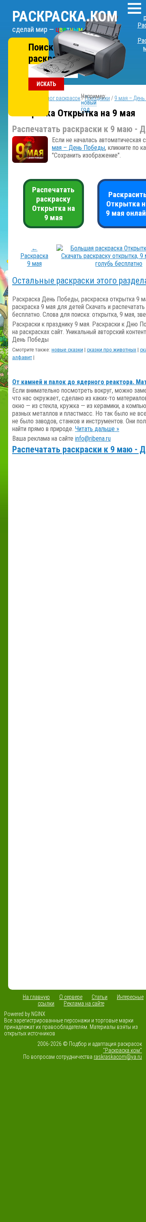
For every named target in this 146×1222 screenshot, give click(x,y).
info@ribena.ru (93, 438)
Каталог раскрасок (58, 98)
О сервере (70, 997)
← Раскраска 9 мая (34, 255)
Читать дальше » (97, 429)
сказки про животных (111, 350)
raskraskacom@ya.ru (118, 1057)
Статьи (99, 997)
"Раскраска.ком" (122, 1050)
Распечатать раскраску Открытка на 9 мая (53, 203)
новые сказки (67, 350)
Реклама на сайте (84, 1003)
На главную (36, 997)
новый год (89, 105)
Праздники (97, 98)
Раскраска (65, 16)
